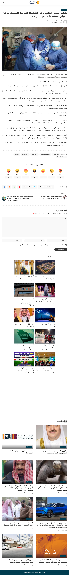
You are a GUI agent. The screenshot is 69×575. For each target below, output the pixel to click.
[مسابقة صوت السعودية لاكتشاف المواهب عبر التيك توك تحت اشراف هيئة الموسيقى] (51, 546)
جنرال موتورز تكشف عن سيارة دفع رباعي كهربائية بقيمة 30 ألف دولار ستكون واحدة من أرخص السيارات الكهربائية (52, 525)
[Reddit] (9, 187)
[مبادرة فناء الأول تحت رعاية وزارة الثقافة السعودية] (17, 437)
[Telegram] (4, 187)
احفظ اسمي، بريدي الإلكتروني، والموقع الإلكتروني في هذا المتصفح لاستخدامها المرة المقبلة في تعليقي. (41, 245)
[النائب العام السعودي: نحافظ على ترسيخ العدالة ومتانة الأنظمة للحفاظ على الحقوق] (17, 509)
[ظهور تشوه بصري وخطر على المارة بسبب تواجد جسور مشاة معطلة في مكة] (17, 546)
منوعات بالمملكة (61, 156)
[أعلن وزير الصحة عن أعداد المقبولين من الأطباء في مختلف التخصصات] (51, 437)
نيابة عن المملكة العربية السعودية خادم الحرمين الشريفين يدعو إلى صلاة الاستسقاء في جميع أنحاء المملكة (18, 488)
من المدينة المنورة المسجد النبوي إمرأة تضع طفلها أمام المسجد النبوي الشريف (46, 347)
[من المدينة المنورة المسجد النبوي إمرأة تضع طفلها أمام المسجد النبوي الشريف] (45, 336)
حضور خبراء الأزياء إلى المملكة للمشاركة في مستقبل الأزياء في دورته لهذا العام (45, 301)
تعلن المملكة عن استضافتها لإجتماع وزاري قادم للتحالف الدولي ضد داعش (25, 347)
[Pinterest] (19, 187)
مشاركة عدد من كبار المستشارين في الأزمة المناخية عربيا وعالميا (45, 370)
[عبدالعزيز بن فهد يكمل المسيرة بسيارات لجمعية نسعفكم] (24, 315)
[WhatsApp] (14, 187)
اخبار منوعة (24, 154)
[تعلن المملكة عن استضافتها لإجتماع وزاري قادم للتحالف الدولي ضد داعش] (24, 336)
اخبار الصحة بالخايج (45, 154)
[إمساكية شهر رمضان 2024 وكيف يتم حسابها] (45, 315)
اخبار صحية (34, 154)
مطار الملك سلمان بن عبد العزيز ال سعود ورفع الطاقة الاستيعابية (45, 278)
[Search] (3, 2)
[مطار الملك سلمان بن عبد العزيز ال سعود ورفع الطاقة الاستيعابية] (45, 267)
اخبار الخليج (56, 154)
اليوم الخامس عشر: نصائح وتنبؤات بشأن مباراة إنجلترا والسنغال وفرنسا (26, 370)
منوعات (64, 10)
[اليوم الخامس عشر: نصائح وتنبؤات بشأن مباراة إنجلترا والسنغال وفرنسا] (24, 359)
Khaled (48, 20)
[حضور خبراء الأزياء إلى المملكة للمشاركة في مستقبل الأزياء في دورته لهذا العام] (45, 290)
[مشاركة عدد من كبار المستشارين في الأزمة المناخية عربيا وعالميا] (45, 359)
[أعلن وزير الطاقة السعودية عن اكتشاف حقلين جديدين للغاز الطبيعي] (24, 267)
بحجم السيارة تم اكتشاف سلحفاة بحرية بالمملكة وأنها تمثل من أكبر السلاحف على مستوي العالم (52, 488)
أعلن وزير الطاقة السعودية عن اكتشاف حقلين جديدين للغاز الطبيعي (25, 278)
